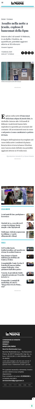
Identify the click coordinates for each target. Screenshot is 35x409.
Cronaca (10, 19)
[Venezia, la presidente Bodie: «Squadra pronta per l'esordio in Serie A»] (30, 274)
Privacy (6, 344)
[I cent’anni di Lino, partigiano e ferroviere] (30, 217)
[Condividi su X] (29, 52)
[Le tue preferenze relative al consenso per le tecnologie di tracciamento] (32, 406)
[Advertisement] (17, 11)
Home (3, 19)
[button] (17, 195)
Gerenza (6, 342)
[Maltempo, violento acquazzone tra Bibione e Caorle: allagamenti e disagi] (30, 234)
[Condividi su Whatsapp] (32, 52)
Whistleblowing (9, 346)
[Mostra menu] (2, 2)
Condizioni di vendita (11, 340)
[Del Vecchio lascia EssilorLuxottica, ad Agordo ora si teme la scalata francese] (30, 249)
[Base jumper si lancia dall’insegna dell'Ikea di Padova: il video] (30, 257)
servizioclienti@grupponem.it (13, 381)
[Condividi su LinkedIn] (25, 52)
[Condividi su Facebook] (22, 52)
